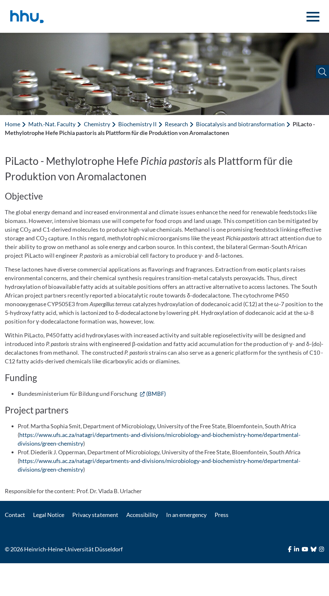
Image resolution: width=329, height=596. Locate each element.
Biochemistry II (137, 124)
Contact (15, 514)
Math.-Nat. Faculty (52, 124)
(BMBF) (156, 393)
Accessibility (142, 514)
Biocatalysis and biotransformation (240, 124)
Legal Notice (48, 514)
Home (12, 124)
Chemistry (97, 124)
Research (176, 124)
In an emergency (186, 514)
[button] (322, 71)
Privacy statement (95, 514)
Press (221, 514)
